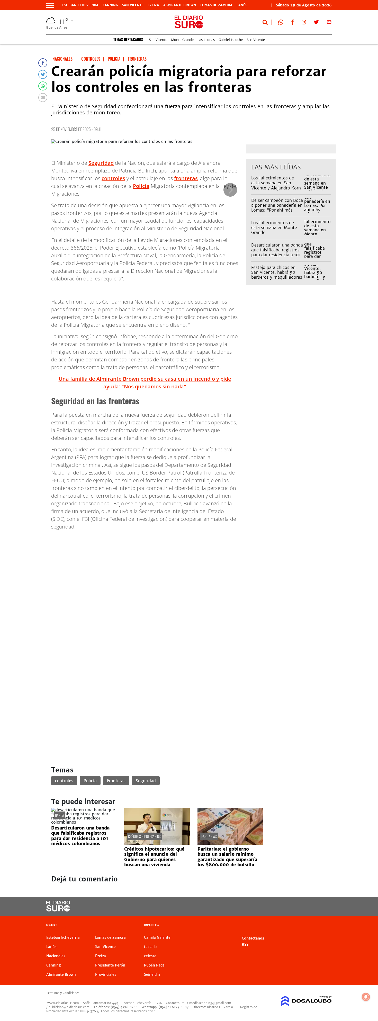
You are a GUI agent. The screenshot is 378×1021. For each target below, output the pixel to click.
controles (113, 178)
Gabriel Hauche (231, 40)
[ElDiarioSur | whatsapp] (280, 23)
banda (59, 815)
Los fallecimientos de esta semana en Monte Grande (274, 227)
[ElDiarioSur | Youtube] (296, 906)
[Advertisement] (193, 570)
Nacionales (55, 956)
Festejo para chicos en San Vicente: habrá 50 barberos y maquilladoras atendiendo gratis (276, 275)
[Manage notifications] (366, 997)
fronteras (186, 178)
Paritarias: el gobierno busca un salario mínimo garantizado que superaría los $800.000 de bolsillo (227, 857)
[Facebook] (42, 62)
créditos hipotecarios (144, 836)
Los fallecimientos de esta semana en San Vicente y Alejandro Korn (276, 182)
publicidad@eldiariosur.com (69, 1007)
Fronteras (116, 780)
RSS (245, 944)
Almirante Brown (179, 5)
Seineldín (152, 974)
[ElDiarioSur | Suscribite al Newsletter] (329, 23)
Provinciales (105, 974)
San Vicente (132, 5)
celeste (150, 956)
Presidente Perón (110, 965)
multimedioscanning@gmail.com (206, 1003)
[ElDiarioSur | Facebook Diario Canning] (292, 23)
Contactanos (253, 938)
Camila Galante (157, 937)
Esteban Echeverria (80, 5)
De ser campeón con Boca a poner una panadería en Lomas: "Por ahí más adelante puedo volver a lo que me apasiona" (277, 210)
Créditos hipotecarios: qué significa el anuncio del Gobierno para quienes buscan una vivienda (154, 857)
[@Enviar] (42, 97)
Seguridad (101, 162)
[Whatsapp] (42, 85)
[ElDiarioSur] (58, 910)
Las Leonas (206, 40)
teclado (150, 946)
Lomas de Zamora (216, 5)
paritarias (209, 836)
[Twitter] (42, 74)
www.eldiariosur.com (63, 1003)
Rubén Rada (154, 965)
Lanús (242, 5)
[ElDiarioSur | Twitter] (316, 23)
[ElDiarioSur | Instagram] (304, 23)
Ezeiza (153, 5)
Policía (141, 186)
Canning (110, 5)
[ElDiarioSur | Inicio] (326, 925)
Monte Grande (182, 40)
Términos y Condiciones (62, 993)
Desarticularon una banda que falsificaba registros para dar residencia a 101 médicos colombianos (277, 252)
